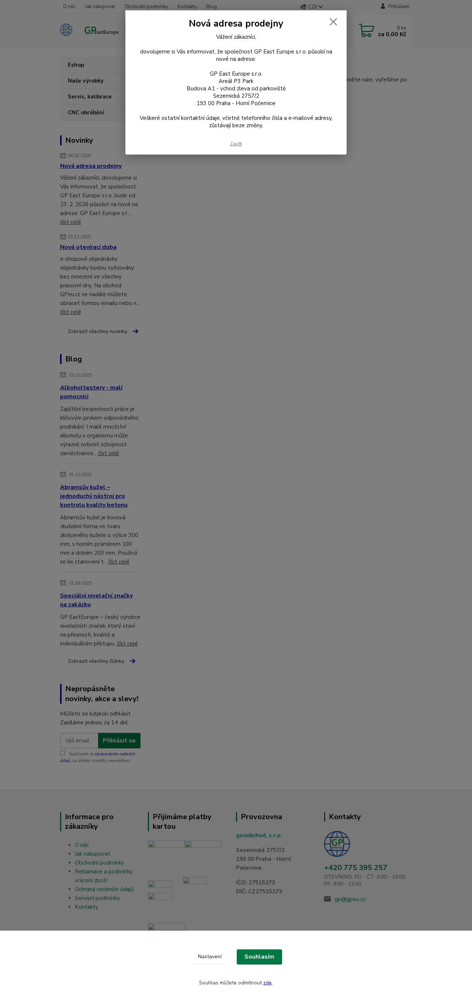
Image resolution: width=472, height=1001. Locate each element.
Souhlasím (259, 957)
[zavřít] (333, 22)
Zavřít (236, 144)
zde (267, 982)
